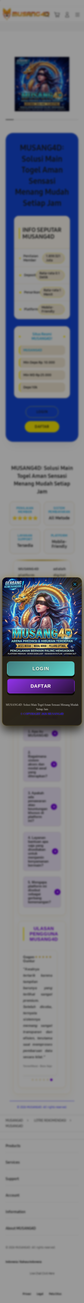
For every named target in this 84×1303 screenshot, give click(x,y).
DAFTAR (41, 686)
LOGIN (40, 668)
